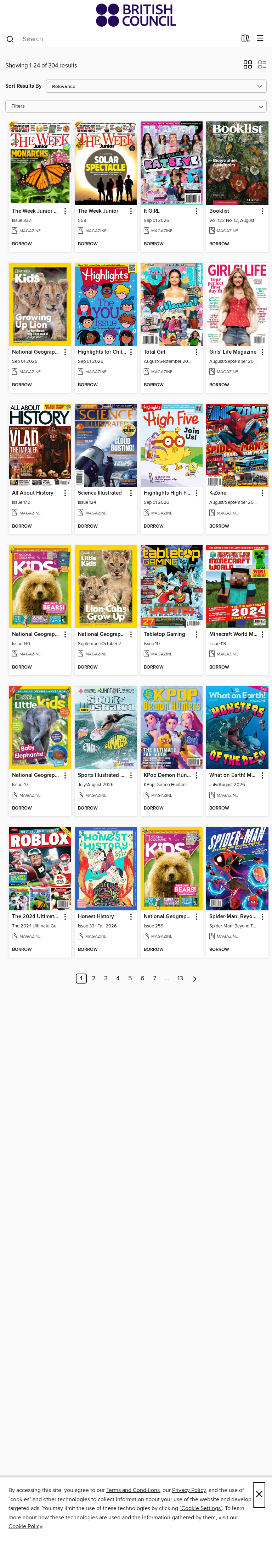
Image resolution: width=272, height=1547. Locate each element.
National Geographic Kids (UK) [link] (168, 917)
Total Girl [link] (154, 352)
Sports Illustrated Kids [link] (102, 775)
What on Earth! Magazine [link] (234, 775)
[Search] (10, 38)
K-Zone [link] (217, 493)
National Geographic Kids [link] (36, 352)
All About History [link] (32, 493)
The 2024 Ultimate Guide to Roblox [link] (36, 917)
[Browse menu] (260, 38)
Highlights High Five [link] (168, 493)
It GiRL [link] (152, 211)
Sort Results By (23, 86)
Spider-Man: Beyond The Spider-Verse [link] (234, 917)
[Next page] (195, 978)
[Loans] (245, 39)
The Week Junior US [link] (36, 211)
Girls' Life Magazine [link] (232, 352)
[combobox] (121, 39)
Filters (18, 106)
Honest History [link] (96, 917)
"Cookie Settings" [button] (201, 1508)
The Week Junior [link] (98, 211)
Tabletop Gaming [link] (164, 634)
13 (180, 978)
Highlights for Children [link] (102, 352)
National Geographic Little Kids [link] (102, 634)
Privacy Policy (189, 1490)
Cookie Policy (25, 1526)
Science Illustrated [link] (100, 493)
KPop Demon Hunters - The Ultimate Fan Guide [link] (168, 775)
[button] (247, 66)
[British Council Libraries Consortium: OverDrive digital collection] (136, 15)
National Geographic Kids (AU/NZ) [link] (36, 634)
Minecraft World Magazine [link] (234, 634)
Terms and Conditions (133, 1490)
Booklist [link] (219, 211)
